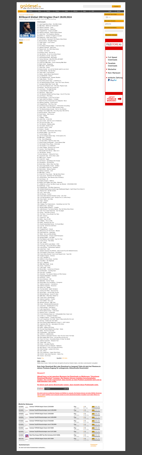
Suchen (116, 6)
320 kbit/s (64, 358)
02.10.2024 (27, 40)
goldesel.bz (108, 24)
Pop (43, 358)
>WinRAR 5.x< (41, 396)
